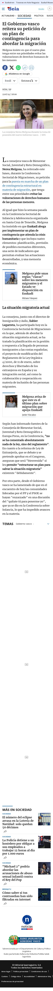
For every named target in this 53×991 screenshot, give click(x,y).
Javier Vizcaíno (29, 415)
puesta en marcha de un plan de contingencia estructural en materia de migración (25, 185)
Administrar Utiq (44, 976)
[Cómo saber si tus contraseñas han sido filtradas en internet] (44, 894)
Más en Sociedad (17, 809)
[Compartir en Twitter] (11, 68)
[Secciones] (3, 9)
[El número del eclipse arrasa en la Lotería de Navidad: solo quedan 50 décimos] (44, 819)
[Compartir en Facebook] (5, 68)
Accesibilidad (29, 976)
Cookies (4, 976)
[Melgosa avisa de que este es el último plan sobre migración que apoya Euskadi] (11, 401)
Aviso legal (5, 971)
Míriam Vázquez (29, 298)
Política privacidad (20, 971)
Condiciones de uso (39, 971)
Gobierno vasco (24, 523)
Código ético (16, 976)
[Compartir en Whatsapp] (18, 68)
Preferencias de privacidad (12, 981)
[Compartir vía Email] (31, 68)
